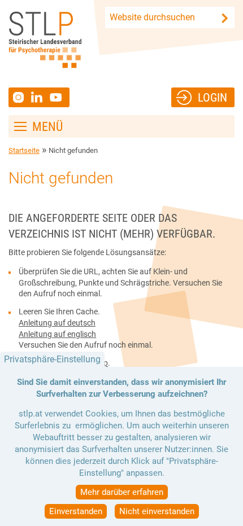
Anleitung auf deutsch (57, 322)
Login (212, 97)
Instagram (20, 97)
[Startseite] (44, 39)
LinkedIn (40, 97)
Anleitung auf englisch (57, 334)
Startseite (24, 150)
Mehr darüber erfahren (121, 492)
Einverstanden (75, 511)
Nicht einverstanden (156, 511)
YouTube (57, 97)
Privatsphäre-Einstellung (52, 359)
